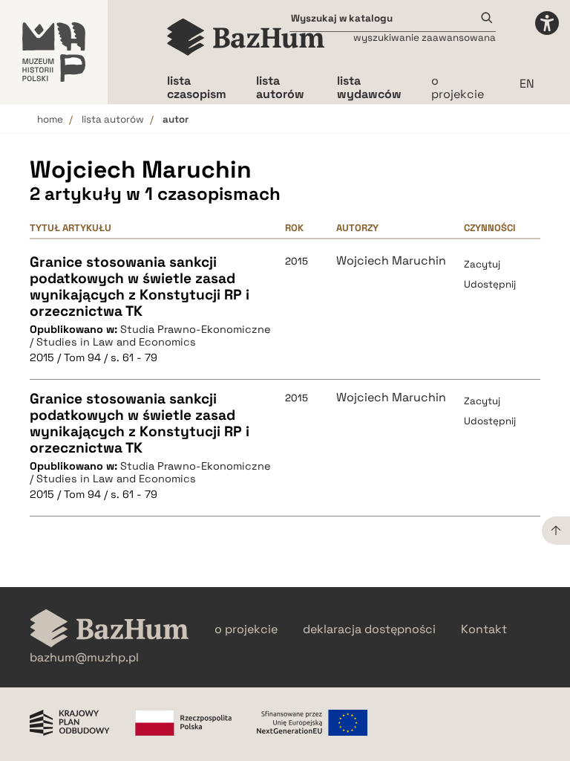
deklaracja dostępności (369, 629)
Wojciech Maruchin (391, 261)
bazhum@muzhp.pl (84, 657)
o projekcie (457, 87)
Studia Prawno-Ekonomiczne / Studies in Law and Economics (150, 336)
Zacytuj (482, 264)
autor (176, 119)
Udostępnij (490, 284)
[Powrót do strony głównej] (109, 629)
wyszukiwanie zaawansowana (424, 37)
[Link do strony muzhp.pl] (54, 52)
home (50, 119)
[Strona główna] (246, 37)
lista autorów (113, 119)
